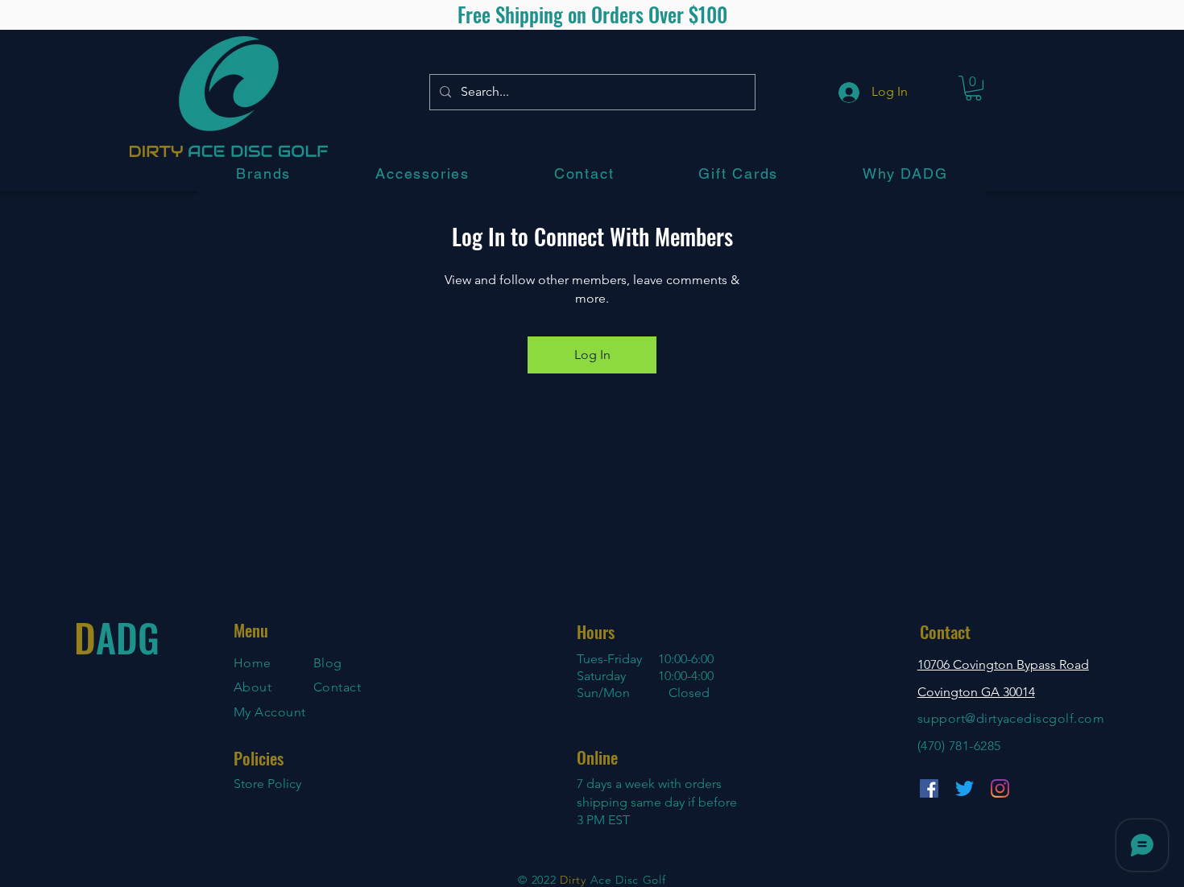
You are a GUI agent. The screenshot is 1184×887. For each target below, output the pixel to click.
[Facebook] (929, 788)
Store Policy (267, 783)
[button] (263, 173)
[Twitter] (964, 788)
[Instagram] (1000, 788)
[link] (973, 88)
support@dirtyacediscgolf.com (1010, 718)
